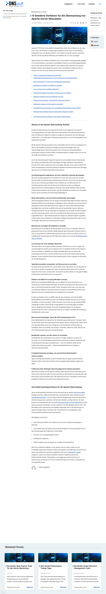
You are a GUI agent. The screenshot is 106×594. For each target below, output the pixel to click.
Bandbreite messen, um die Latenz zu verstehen (48, 104)
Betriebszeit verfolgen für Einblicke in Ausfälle (47, 85)
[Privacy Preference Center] (3, 591)
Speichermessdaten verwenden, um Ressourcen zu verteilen (52, 93)
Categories (68, 4)
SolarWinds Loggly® (74, 452)
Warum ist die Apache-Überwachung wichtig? (47, 75)
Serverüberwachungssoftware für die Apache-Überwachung (52, 116)
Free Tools (81, 4)
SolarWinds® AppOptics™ (39, 397)
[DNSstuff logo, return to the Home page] (15, 8)
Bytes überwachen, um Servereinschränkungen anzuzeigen (51, 82)
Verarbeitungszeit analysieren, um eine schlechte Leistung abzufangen (55, 78)
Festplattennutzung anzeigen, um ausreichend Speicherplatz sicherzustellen (57, 108)
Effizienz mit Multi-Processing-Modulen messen (48, 96)
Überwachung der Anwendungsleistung (70, 402)
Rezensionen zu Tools (39, 12)
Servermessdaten (79, 392)
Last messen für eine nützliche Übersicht (46, 89)
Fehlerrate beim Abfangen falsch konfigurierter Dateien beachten (53, 112)
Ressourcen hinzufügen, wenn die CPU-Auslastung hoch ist (51, 100)
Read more (30, 587)
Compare (92, 4)
